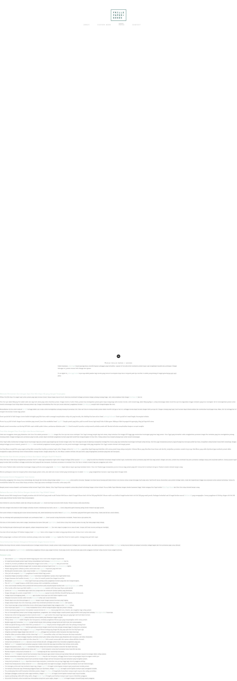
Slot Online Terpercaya (38, 593)
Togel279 (60, 421)
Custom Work (104, 24)
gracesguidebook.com (38, 588)
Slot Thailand (58, 467)
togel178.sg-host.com (72, 585)
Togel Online (66, 512)
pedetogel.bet (52, 564)
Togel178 (16, 559)
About (87, 24)
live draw (48, 610)
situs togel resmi (73, 373)
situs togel (72, 366)
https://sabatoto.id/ (61, 566)
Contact (136, 24)
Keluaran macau (65, 480)
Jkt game (31, 576)
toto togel (37, 532)
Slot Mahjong (87, 404)
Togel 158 (23, 573)
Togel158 (38, 571)
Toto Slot (51, 434)
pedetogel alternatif (109, 416)
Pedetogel (14, 590)
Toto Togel (117, 545)
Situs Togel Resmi (168, 487)
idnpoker (32, 600)
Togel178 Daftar (20, 550)
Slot (66, 426)
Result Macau (77, 449)
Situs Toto (30, 444)
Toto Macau (48, 671)
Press (122, 24)
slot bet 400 (188, 495)
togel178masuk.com (18, 581)
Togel (41, 503)
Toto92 (43, 615)
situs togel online (100, 612)
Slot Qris (86, 472)
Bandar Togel (41, 676)
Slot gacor (83, 460)
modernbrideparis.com (57, 561)
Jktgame (66, 605)
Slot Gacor (29, 595)
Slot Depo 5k (133, 397)
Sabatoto (62, 603)
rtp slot (24, 409)
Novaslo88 (35, 598)
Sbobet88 (13, 659)
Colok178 (16, 620)
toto (58, 508)
